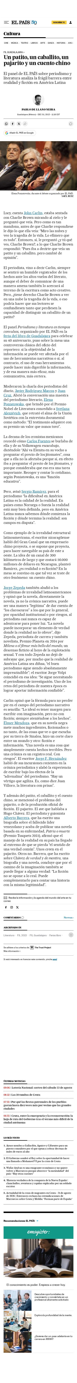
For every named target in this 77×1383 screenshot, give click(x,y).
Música (14, 43)
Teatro (24, 43)
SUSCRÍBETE (59, 22)
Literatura (9, 935)
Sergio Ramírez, (34, 491)
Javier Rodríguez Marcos (34, 391)
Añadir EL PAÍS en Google (21, 133)
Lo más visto (12, 1137)
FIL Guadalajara (13, 52)
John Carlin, (33, 213)
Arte (42, 43)
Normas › (68, 917)
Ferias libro (55, 935)
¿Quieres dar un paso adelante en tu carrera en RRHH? (54, 1337)
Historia (61, 43)
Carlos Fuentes (38, 441)
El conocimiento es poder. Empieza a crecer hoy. (36, 1285)
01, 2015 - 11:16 (49, 114)
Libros (34, 43)
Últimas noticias (14, 1081)
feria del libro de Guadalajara (27, 336)
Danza (51, 43)
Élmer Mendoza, (17, 723)
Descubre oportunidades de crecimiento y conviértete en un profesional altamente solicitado (51, 1297)
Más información (11, 951)
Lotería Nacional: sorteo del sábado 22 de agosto (42, 1087)
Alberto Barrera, (17, 818)
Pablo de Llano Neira (38, 109)
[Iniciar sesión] (70, 22)
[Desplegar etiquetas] (71, 934)
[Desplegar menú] (6, 22)
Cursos (38, 1232)
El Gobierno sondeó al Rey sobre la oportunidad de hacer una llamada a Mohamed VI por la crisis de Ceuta (37, 1160)
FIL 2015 (22, 935)
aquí (55, 959)
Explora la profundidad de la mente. (53, 1315)
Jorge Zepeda (14, 587)
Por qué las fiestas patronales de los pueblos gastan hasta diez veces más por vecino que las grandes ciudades (37, 1105)
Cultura (12, 34)
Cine (6, 43)
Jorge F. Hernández (51, 758)
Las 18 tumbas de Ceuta (25, 1094)
